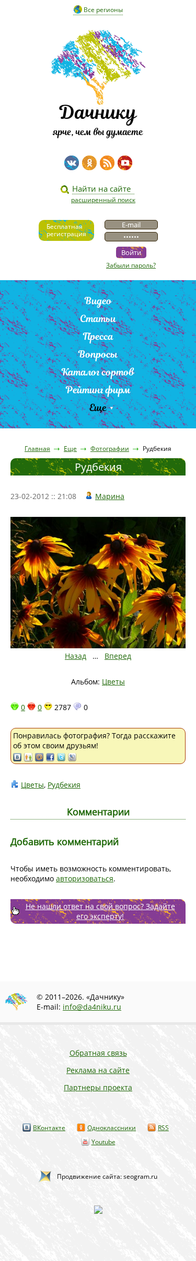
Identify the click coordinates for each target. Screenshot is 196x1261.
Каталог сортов (98, 372)
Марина (109, 496)
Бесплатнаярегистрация (66, 230)
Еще (98, 407)
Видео (98, 300)
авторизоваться (84, 878)
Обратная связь (98, 1053)
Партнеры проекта (98, 1087)
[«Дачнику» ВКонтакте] (71, 163)
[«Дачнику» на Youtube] (125, 163)
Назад (75, 656)
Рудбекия (64, 785)
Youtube (103, 1141)
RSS (163, 1127)
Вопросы (98, 354)
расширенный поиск (103, 199)
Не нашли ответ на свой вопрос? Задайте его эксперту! (100, 911)
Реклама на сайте (98, 1070)
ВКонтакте (49, 1127)
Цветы (113, 682)
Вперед (118, 656)
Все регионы (103, 9)
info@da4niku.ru (92, 1007)
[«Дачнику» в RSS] (107, 163)
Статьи (98, 318)
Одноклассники (111, 1127)
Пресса (98, 336)
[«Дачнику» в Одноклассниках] (89, 163)
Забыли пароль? (131, 265)
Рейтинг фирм (98, 389)
